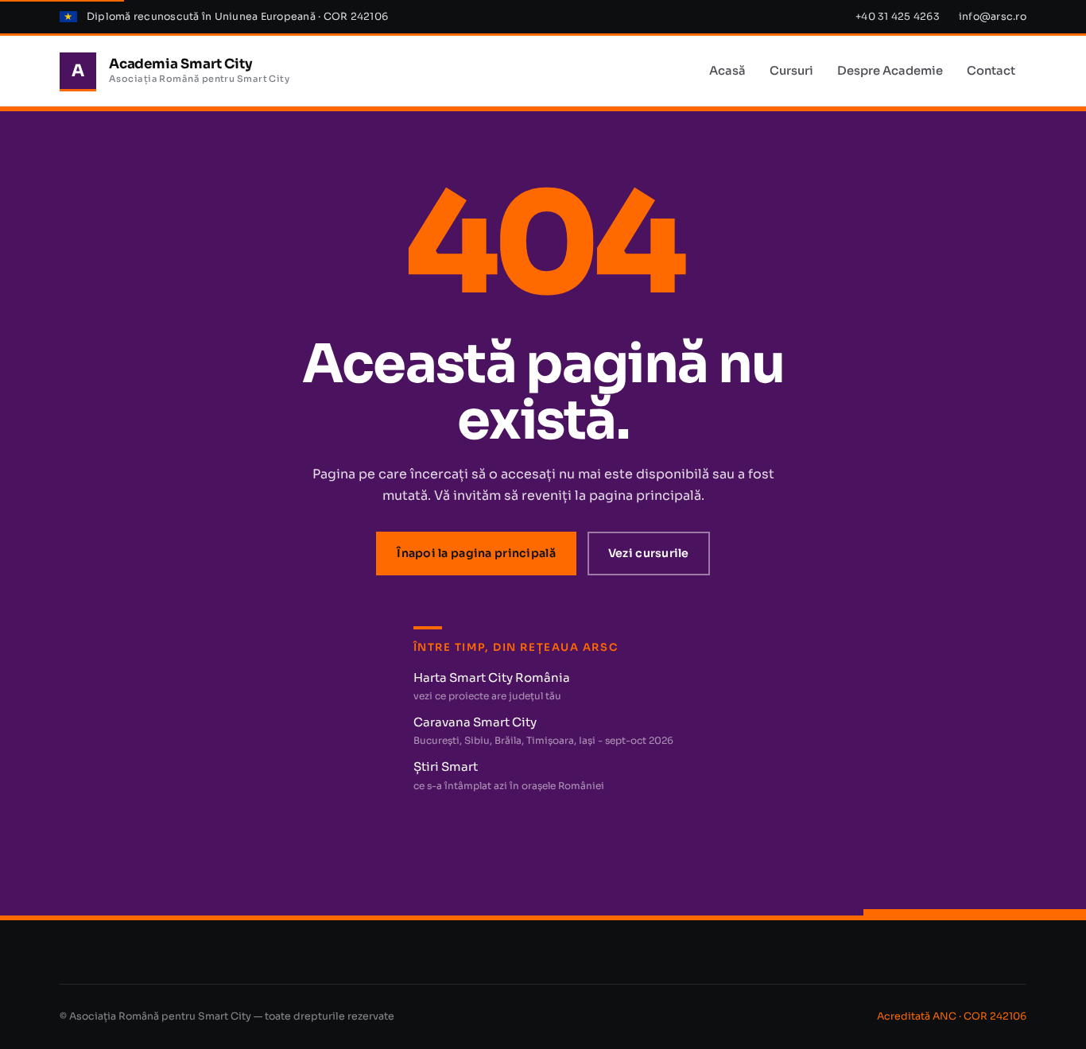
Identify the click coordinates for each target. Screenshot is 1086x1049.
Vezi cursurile (648, 553)
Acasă (727, 71)
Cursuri (791, 71)
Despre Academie (890, 71)
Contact (991, 71)
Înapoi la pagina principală (476, 553)
